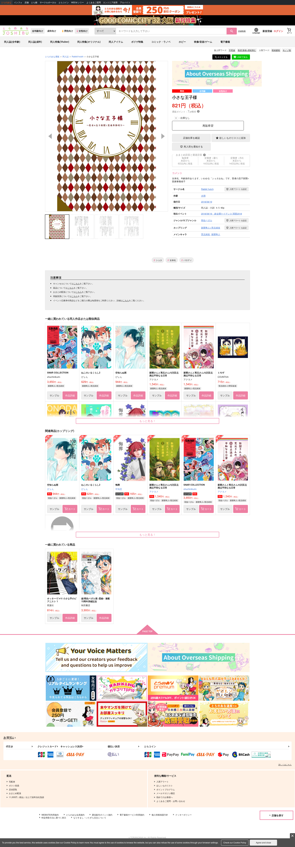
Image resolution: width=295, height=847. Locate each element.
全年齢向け (37, 30)
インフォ (18, 2)
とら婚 (34, 2)
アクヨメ (153, 491)
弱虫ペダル (52, 498)
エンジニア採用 (110, 2)
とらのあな (6, 2)
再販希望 (207, 126)
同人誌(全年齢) (12, 41)
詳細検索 (242, 31)
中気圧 (118, 489)
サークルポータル (48, 2)
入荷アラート (238, 189)
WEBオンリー (77, 2)
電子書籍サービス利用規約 (132, 814)
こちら (77, 283)
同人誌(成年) (35, 41)
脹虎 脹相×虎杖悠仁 (247, 50)
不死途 (232, 50)
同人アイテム (116, 41)
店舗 (27, 2)
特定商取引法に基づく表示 (53, 817)
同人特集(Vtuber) (59, 41)
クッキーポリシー (183, 814)
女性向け (83, 30)
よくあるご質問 (93, 2)
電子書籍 (225, 41)
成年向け (51, 30)
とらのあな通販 (52, 56)
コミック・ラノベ (161, 41)
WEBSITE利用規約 (50, 814)
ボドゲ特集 (137, 41)
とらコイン (64, 2)
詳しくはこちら (285, 764)
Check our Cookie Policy (234, 842)
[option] (106, 136)
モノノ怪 (287, 50)
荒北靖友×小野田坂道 (227, 385)
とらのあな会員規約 (75, 814)
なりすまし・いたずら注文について (89, 817)
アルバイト (125, 2)
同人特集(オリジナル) (89, 41)
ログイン (278, 31)
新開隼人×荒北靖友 (56, 385)
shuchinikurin (190, 489)
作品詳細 (70, 395)
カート (71, 509)
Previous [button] (50, 136)
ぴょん (50, 489)
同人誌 (65, 56)
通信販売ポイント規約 (102, 814)
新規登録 (267, 31)
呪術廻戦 (276, 50)
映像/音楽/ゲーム (203, 41)
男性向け (68, 30)
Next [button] (163, 136)
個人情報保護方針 (160, 814)
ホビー (182, 41)
